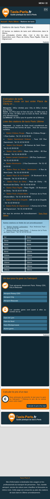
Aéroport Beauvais (11, 301)
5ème (6, 244)
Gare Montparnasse (11, 325)
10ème (29, 252)
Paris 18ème (14, 22)
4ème (29, 241)
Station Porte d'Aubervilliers (17, 194)
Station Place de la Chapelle (18, 175)
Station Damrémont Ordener (19, 139)
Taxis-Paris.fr (25, 478)
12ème (29, 255)
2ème (29, 237)
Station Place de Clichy (16, 182)
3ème (6, 241)
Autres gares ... (10, 329)
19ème (6, 270)
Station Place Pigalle (14, 188)
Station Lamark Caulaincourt (17, 157)
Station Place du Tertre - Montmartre (22, 169)
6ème (29, 244)
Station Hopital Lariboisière (17, 227)
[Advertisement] (25, 68)
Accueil (4, 22)
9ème (6, 252)
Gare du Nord (9, 321)
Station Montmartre (13, 163)
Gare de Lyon (9, 318)
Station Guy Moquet (15, 145)
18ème (29, 266)
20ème (29, 270)
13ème (6, 259)
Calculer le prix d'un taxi (36, 406)
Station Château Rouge (15, 133)
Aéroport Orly (9, 297)
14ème (29, 259)
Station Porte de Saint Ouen (17, 230)
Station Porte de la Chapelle (17, 200)
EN (45, 9)
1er (5, 237)
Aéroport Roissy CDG (12, 293)
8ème (29, 248)
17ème (6, 266)
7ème (6, 248)
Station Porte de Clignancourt (17, 206)
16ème (29, 262)
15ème (6, 262)
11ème (6, 255)
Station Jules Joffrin (14, 151)
